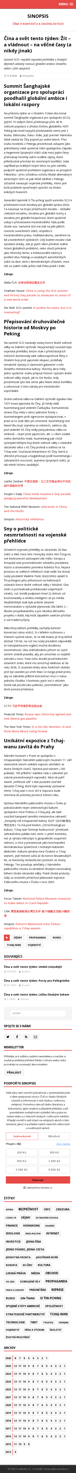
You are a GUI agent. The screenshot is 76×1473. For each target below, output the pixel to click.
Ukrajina (63, 1322)
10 (24, 1366)
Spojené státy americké (23, 1306)
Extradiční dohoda (47, 1217)
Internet (52, 1233)
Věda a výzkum (34, 1330)
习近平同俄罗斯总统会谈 (27, 706)
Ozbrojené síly (30, 1281)
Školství (55, 1329)
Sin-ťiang (27, 1298)
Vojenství (34, 945)
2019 (8, 1413)
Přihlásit (14, 1072)
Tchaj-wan (14, 945)
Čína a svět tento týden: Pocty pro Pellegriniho (37, 980)
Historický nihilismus (30, 519)
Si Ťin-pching (50, 1298)
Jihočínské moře (47, 1257)
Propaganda (37, 937)
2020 (8, 1405)
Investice (13, 1241)
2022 (8, 1389)
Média (35, 1273)
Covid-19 (11, 1217)
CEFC (47, 1209)
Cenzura (62, 1209)
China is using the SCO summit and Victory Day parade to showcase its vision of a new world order (37, 295)
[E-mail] (35, 1037)
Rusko (57, 937)
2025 (8, 1366)
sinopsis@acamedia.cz (56, 1469)
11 (20, 1366)
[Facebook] (17, 1037)
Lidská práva (16, 1273)
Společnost (54, 1306)
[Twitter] (8, 1037)
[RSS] (26, 1037)
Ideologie (13, 1233)
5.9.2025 (12, 75)
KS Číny (27, 1265)
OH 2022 (10, 1281)
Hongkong (31, 1225)
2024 (8, 1373)
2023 (8, 1381)
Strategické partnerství (25, 1314)
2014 (8, 1452)
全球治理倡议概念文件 (31, 282)
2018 (8, 1420)
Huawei (49, 1225)
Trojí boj (48, 1322)
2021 (8, 1397)
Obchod (51, 1273)
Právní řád (37, 1290)
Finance (12, 1225)
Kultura (44, 1265)
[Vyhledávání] (38, 1013)
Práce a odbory (15, 1290)
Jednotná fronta (18, 1257)
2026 (8, 1358)
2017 (8, 1428)
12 (15, 1366)
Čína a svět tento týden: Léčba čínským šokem (36, 994)
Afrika (9, 1209)
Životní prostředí (18, 1337)
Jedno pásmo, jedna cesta (25, 1249)
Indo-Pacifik (33, 1233)
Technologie (15, 1322)
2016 (8, 1436)
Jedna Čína (33, 1241)
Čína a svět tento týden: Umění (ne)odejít (33, 967)
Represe (57, 1290)
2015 (8, 1444)
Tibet (34, 1322)
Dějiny (18, 937)
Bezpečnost (28, 1209)
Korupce (11, 1265)
